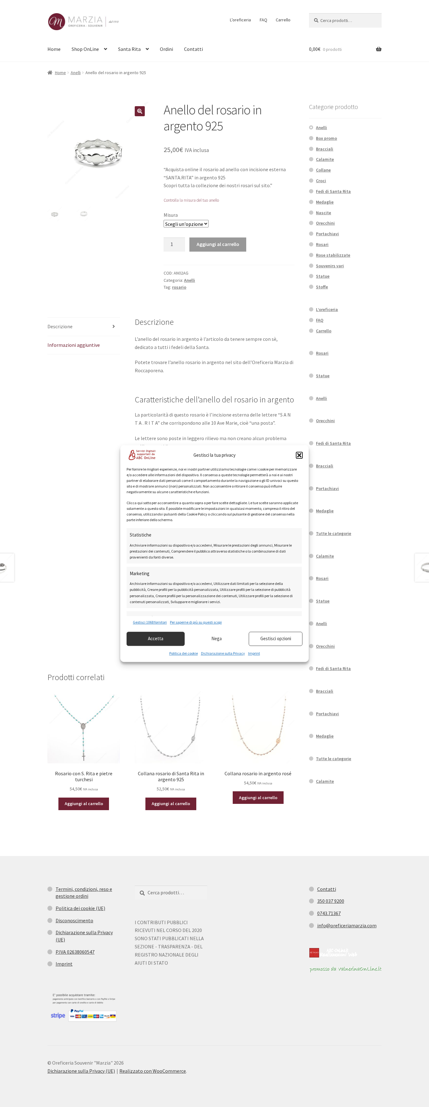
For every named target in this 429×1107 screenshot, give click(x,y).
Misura (171, 215)
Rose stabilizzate (333, 255)
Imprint (254, 653)
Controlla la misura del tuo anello (191, 200)
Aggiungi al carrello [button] (84, 803)
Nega (216, 638)
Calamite (325, 159)
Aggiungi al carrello (218, 244)
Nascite (323, 212)
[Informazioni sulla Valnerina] (345, 969)
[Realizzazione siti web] (333, 953)
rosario (179, 287)
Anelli (76, 72)
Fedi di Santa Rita (333, 191)
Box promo (326, 138)
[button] (299, 455)
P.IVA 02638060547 (75, 952)
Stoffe (322, 287)
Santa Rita (129, 49)
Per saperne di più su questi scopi (196, 622)
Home (54, 49)
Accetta (155, 638)
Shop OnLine (85, 49)
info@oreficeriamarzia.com (347, 925)
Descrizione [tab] (60, 326)
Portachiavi (327, 234)
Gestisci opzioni (275, 638)
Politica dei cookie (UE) (80, 908)
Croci (321, 180)
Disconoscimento (74, 920)
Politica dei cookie (183, 653)
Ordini (166, 49)
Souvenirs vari (330, 266)
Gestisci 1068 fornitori (150, 622)
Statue (322, 276)
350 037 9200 (330, 901)
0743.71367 (329, 913)
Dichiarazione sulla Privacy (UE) (81, 1071)
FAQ (263, 20)
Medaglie (325, 202)
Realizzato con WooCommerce (152, 1071)
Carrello (283, 20)
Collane (323, 170)
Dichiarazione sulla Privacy (223, 653)
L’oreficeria (240, 20)
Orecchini (325, 223)
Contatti (193, 49)
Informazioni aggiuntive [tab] (73, 345)
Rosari (322, 244)
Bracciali (324, 149)
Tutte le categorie (333, 533)
